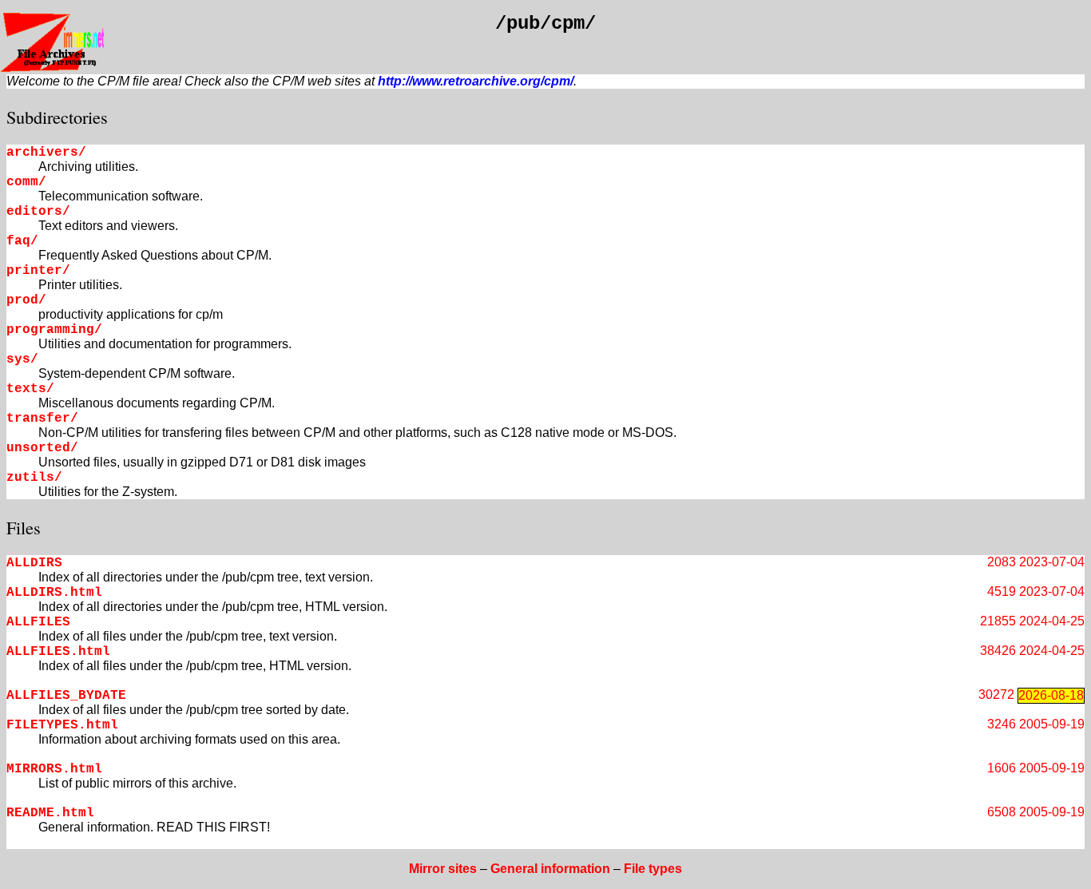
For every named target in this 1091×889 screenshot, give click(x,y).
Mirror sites (443, 868)
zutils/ (34, 477)
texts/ (30, 389)
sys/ (22, 359)
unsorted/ (42, 448)
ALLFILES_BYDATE (66, 696)
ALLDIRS (34, 563)
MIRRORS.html (54, 769)
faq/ (22, 241)
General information (550, 868)
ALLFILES (38, 622)
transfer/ (42, 418)
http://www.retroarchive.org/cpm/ (475, 81)
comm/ (26, 182)
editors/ (38, 211)
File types (653, 868)
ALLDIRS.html (54, 592)
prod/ (26, 300)
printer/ (38, 271)
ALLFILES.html (58, 652)
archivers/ (46, 152)
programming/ (54, 330)
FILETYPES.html (62, 725)
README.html (50, 813)
